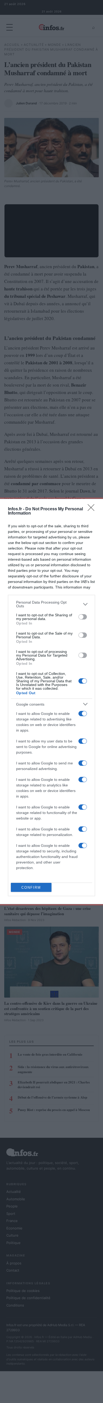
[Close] (93, 509)
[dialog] (51, 701)
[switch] (82, 616)
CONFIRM (31, 887)
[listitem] (51, 604)
